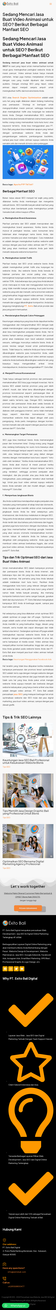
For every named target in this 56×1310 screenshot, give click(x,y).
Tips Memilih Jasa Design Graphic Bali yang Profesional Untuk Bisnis (26, 812)
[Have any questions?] (4, 1264)
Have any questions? (14, 1268)
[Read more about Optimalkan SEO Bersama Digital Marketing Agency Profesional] (28, 841)
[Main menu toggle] (51, 4)
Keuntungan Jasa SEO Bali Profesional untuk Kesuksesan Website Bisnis (26, 761)
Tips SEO (6, 767)
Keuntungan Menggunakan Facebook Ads (33, 659)
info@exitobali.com (17, 1272)
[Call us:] (4, 1278)
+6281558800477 (16, 1286)
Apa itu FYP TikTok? (23, 184)
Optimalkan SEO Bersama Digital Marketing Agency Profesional (23, 863)
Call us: (6, 1282)
